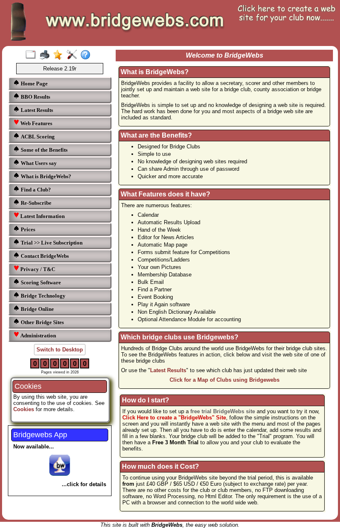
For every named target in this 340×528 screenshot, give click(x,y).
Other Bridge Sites (41, 322)
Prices (27, 229)
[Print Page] (46, 55)
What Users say (38, 163)
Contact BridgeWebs (44, 256)
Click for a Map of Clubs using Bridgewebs (224, 380)
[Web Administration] (73, 55)
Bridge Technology (42, 296)
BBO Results (34, 97)
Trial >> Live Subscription (51, 243)
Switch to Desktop (59, 349)
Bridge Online (36, 309)
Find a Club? (35, 189)
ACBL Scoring (37, 136)
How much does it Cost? (160, 466)
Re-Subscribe (35, 203)
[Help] (87, 55)
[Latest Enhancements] (60, 55)
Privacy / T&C (37, 269)
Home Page (33, 83)
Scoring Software (40, 282)
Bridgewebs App (40, 435)
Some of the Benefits (43, 150)
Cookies (23, 409)
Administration (37, 335)
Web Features (35, 123)
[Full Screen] (32, 55)
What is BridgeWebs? (45, 176)
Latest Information (42, 216)
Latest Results (36, 110)
